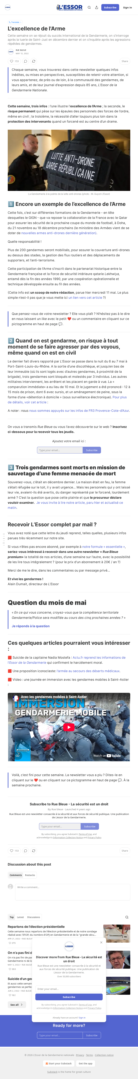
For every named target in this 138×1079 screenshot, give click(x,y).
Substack (52, 1071)
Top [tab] (12, 917)
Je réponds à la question (31, 626)
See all (14, 1004)
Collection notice (104, 1055)
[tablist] (22, 875)
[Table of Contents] (3, 539)
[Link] (3, 204)
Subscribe (110, 7)
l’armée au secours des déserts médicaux (88, 671)
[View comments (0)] (25, 61)
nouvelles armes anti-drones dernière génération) (58, 233)
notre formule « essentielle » (103, 547)
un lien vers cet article (85, 298)
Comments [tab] (16, 875)
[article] (69, 934)
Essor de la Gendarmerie (27, 663)
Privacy (80, 1055)
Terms (89, 1055)
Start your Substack (60, 1063)
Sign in (127, 7)
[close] (101, 942)
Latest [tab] (20, 917)
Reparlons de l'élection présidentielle (36, 927)
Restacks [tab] (30, 875)
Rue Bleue (21, 50)
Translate (15, 22)
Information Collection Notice (68, 1008)
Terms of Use (85, 1004)
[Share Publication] (96, 7)
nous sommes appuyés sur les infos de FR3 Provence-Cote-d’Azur (79, 411)
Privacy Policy (94, 1008)
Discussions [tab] (33, 917)
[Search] (89, 7)
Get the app (85, 1063)
